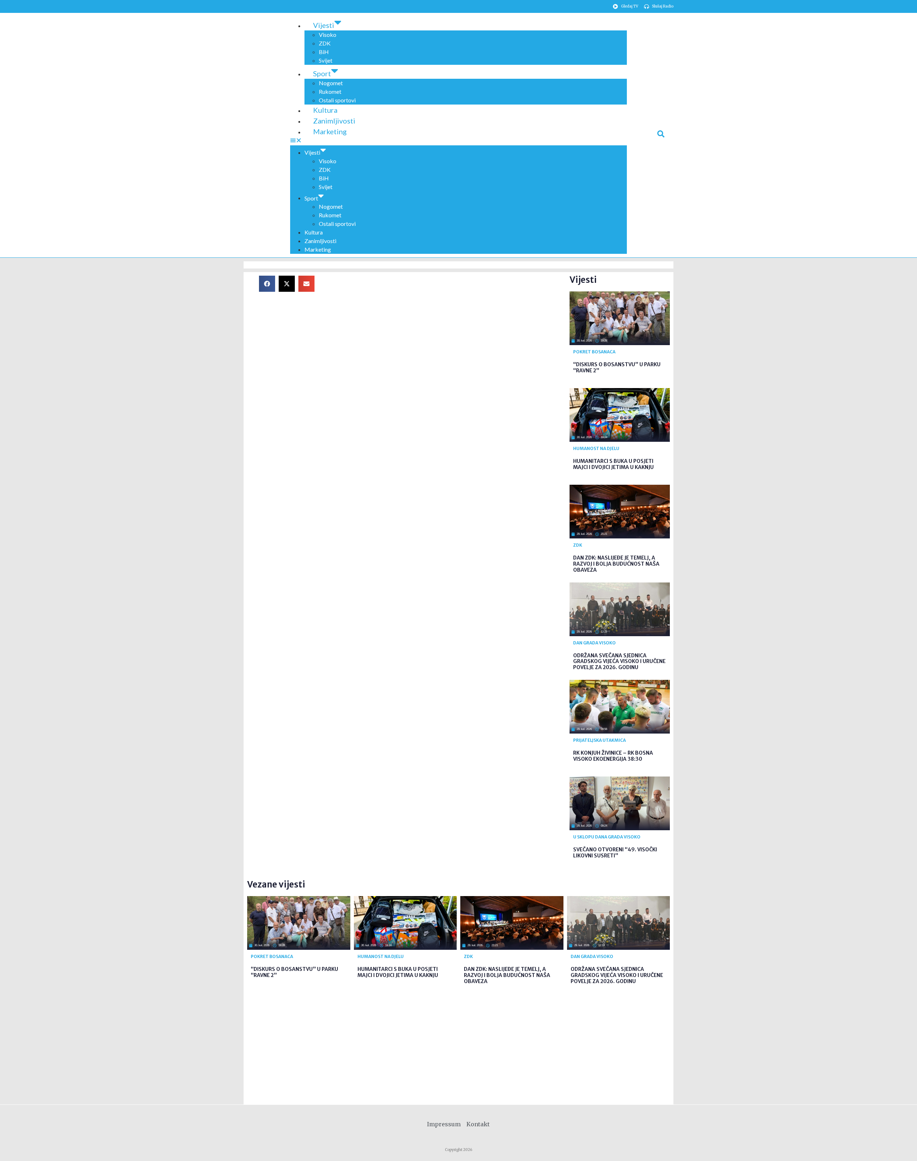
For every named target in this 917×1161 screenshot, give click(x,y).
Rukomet (330, 91)
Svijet (325, 60)
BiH (324, 51)
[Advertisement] (447, 326)
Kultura (325, 110)
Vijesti (323, 25)
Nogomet (331, 82)
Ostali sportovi (337, 100)
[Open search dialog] (661, 135)
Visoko (327, 34)
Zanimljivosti (334, 120)
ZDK (325, 43)
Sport (322, 73)
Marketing (330, 131)
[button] (458, 141)
